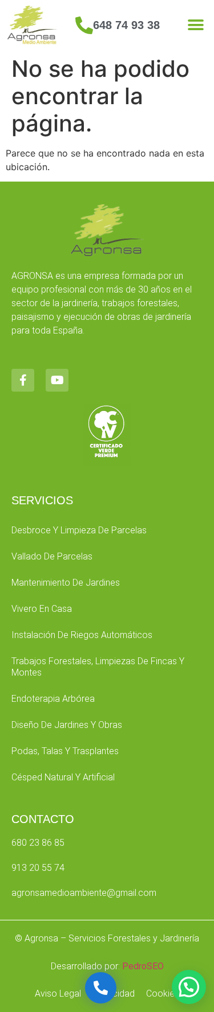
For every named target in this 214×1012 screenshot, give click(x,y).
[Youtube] (57, 380)
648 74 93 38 (126, 25)
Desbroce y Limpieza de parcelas (79, 530)
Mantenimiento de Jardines (65, 582)
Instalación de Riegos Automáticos (81, 635)
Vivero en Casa (41, 608)
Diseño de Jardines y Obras (66, 724)
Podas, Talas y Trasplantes (65, 751)
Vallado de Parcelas (51, 556)
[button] (195, 25)
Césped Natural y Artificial (63, 777)
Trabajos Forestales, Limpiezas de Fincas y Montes (97, 667)
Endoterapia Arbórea (53, 698)
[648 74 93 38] (84, 25)
